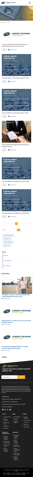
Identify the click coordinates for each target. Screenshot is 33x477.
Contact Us (26, 422)
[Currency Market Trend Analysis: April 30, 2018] (16, 168)
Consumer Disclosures (16, 474)
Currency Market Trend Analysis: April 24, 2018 (15, 213)
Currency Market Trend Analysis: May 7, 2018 (15, 113)
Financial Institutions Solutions (6, 438)
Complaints (9, 474)
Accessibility (17, 473)
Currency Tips (7, 238)
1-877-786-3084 (22, 404)
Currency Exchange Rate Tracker (17, 450)
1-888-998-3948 (14, 401)
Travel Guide (7, 245)
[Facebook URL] (3, 410)
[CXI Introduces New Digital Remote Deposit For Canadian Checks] (16, 132)
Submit (21, 377)
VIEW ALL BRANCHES (8, 406)
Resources (26, 424)
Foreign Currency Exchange (16, 441)
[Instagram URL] (6, 410)
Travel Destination (8, 235)
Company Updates (7, 260)
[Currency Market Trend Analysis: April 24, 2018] (16, 200)
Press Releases (7, 265)
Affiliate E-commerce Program (16, 458)
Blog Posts (6, 255)
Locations (8, 473)
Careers (12, 473)
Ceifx (4, 49)
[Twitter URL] (8, 410)
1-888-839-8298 (17, 399)
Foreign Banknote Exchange (6, 450)
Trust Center (26, 426)
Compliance (6, 426)
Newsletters (23, 474)
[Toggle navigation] (29, 2)
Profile (5, 473)
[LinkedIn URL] (11, 410)
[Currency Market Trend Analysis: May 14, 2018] (16, 65)
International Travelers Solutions (16, 436)
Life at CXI (6, 428)
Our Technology (27, 420)
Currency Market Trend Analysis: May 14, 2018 (15, 78)
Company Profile (7, 416)
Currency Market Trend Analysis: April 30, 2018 (15, 181)
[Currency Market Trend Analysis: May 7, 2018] (16, 100)
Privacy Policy (23, 473)
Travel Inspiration (8, 242)
